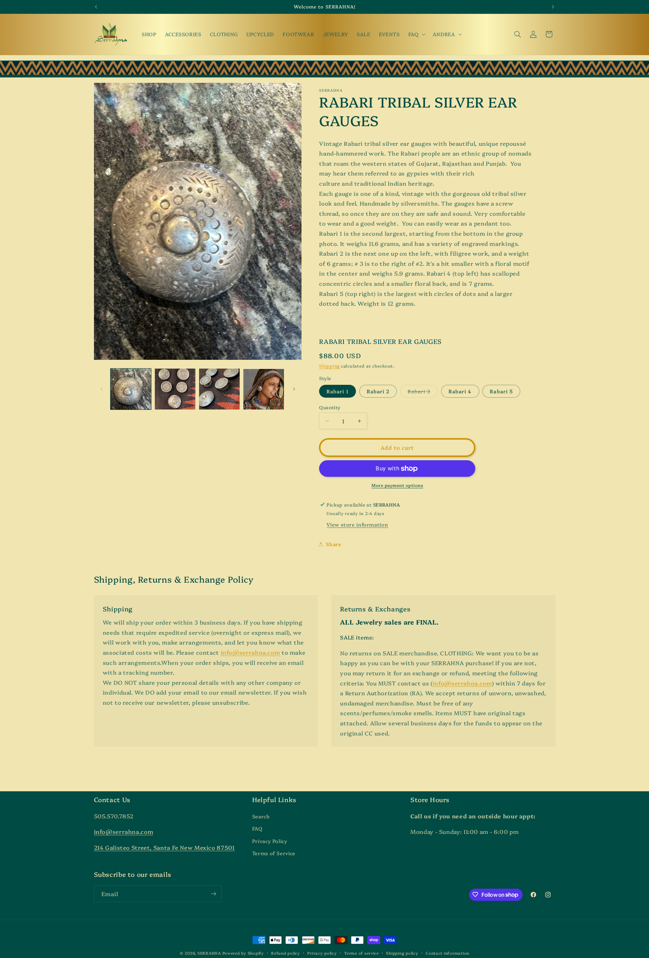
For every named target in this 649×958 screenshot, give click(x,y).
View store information (357, 524)
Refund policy (285, 953)
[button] (416, 34)
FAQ (257, 828)
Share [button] (333, 543)
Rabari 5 (501, 391)
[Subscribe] (213, 893)
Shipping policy (402, 953)
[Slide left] (101, 389)
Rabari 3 (423, 392)
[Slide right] (294, 389)
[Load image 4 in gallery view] (263, 389)
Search (261, 816)
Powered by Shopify (243, 953)
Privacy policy (322, 953)
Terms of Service (273, 853)
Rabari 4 (460, 391)
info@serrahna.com (250, 652)
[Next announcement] (553, 7)
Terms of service (361, 953)
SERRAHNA (209, 953)
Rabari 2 (378, 391)
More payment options (397, 485)
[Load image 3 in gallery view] (219, 389)
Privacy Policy (269, 840)
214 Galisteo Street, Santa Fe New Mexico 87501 (164, 847)
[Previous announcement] (96, 7)
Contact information (447, 953)
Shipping (329, 366)
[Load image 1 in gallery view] (131, 389)
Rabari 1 (337, 391)
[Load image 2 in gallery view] (175, 389)
